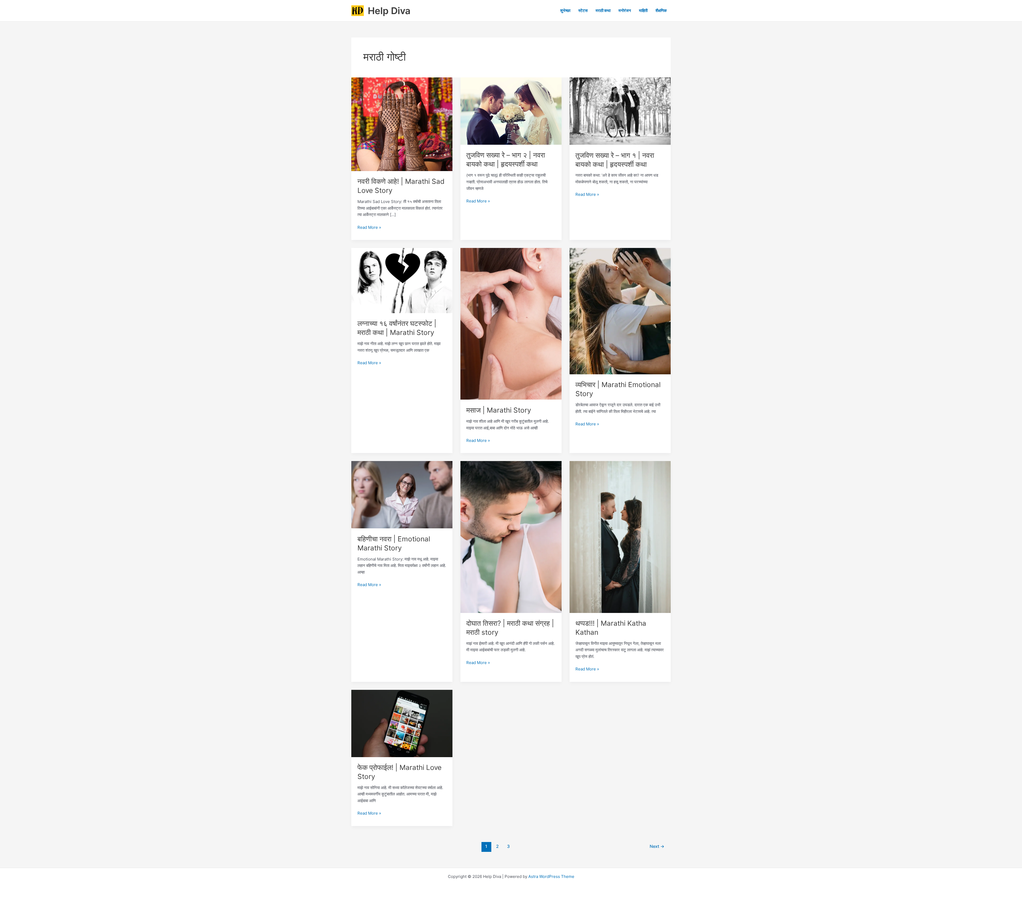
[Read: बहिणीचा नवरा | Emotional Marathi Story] (401, 494)
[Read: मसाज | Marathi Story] (511, 323)
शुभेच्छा (565, 10)
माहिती (643, 10)
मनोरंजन (625, 10)
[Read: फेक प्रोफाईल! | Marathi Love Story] (401, 722)
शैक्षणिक (661, 10)
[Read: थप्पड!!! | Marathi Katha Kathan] (620, 536)
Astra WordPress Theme (551, 876)
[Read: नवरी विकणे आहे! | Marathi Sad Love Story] (401, 123)
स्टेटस (583, 10)
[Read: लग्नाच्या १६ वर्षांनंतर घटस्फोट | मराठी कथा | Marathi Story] (401, 280)
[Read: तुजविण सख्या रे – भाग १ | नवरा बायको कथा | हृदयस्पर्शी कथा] (620, 110)
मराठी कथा (603, 10)
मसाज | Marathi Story (498, 410)
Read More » (369, 228)
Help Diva (389, 10)
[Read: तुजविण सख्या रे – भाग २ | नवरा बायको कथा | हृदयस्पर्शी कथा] (511, 110)
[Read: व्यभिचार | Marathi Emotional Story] (620, 310)
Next (657, 846)
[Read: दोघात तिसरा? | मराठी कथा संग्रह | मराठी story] (511, 536)
